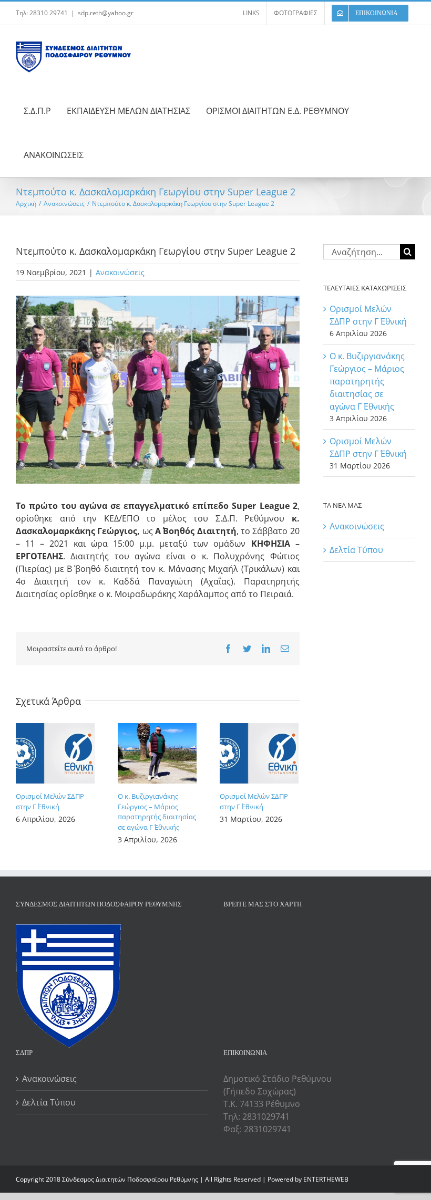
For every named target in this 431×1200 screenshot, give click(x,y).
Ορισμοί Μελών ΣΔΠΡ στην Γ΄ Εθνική (50, 801)
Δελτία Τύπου (356, 550)
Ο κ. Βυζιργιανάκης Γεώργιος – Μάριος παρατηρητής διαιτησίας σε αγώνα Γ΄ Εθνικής (157, 811)
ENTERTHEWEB (325, 1179)
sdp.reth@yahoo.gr (106, 12)
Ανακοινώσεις (120, 272)
